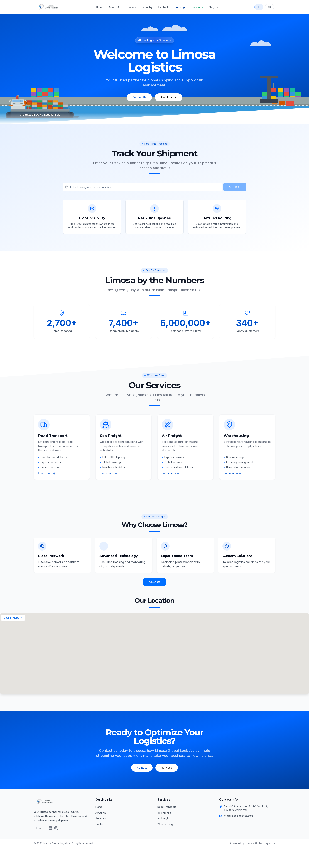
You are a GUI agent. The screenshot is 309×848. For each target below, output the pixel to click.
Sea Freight (164, 812)
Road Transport (166, 806)
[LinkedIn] (50, 828)
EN (259, 7)
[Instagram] (56, 828)
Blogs (212, 7)
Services (131, 7)
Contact (163, 7)
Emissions (196, 7)
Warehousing (165, 824)
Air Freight (163, 818)
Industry (147, 7)
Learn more (45, 473)
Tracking (179, 7)
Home (99, 7)
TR (269, 7)
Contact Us (139, 97)
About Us (114, 7)
